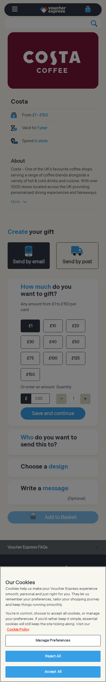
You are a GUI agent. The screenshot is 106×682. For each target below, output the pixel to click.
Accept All (53, 671)
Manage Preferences (53, 640)
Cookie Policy (18, 629)
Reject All (53, 656)
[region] (53, 624)
